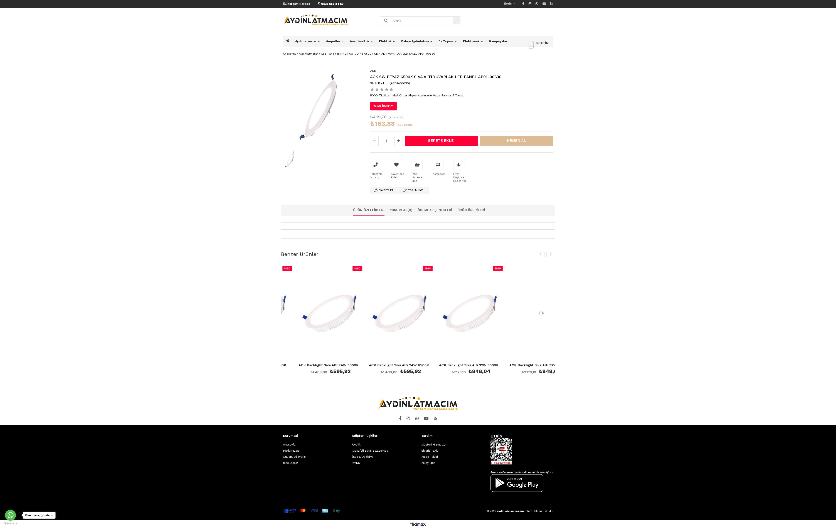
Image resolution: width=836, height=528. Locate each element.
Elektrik (385, 41)
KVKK (356, 462)
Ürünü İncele (304, 321)
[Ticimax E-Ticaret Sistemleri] (418, 525)
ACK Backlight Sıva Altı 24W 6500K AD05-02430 (359, 365)
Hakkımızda (291, 450)
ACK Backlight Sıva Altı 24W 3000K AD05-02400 (289, 365)
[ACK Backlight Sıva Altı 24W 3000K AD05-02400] (289, 313)
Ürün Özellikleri (368, 210)
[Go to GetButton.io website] (10, 523)
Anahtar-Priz (359, 41)
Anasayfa (289, 444)
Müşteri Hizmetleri (434, 444)
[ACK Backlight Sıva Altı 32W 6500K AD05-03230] (500, 313)
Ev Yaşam (445, 41)
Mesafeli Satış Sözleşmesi (370, 450)
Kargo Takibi (429, 456)
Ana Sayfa (289, 41)
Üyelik (356, 444)
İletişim (510, 3)
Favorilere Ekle (289, 321)
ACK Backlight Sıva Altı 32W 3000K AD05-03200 (430, 365)
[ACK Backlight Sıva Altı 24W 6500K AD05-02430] (359, 313)
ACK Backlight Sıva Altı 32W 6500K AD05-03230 (500, 365)
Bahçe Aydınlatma (415, 41)
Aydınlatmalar (306, 41)
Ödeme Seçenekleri (435, 210)
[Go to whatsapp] (10, 515)
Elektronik (471, 41)
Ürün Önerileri (471, 210)
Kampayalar (498, 41)
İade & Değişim (362, 456)
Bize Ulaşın (290, 462)
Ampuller (333, 41)
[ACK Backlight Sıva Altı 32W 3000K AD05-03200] (430, 313)
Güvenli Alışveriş (294, 456)
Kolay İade (428, 462)
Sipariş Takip (429, 450)
